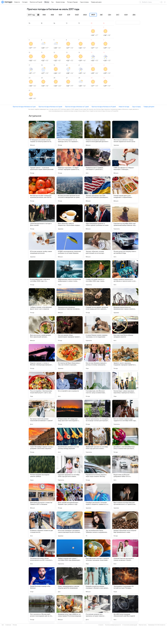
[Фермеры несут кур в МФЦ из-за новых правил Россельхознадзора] (70, 608)
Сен (109, 15)
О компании (8, 624)
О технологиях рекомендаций (129, 624)
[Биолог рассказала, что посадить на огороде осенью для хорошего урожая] (97, 413)
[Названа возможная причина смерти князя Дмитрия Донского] (97, 134)
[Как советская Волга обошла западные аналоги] (125, 329)
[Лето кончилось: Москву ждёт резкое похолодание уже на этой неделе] (42, 608)
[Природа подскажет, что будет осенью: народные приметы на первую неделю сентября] (70, 162)
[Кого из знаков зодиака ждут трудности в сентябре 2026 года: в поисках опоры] (125, 413)
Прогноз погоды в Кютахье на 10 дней (104, 106)
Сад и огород (136, 106)
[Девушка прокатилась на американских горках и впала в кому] (125, 301)
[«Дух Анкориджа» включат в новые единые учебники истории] (97, 218)
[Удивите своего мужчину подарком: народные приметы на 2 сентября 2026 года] (125, 357)
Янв (44, 15)
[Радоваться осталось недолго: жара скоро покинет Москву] (97, 469)
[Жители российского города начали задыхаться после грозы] (125, 134)
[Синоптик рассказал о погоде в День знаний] (42, 218)
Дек (134, 15)
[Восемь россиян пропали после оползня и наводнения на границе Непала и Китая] (70, 190)
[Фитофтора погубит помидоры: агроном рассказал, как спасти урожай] (42, 190)
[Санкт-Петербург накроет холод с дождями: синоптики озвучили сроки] (42, 441)
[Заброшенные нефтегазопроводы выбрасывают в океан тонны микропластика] (70, 273)
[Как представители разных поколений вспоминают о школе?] (42, 413)
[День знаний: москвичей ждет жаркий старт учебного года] (70, 497)
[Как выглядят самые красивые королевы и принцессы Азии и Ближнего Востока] (125, 385)
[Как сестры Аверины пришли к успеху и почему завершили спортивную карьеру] (97, 357)
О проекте (100, 624)
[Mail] (2, 2)
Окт (117, 15)
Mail (3, 624)
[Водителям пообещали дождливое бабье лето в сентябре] (125, 469)
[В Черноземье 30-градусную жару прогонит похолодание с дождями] (70, 413)
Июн (85, 15)
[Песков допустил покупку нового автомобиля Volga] (125, 245)
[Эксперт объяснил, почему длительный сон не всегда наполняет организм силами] (97, 245)
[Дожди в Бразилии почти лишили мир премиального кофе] (125, 524)
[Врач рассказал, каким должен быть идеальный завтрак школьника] (42, 329)
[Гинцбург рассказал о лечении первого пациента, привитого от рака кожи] (97, 497)
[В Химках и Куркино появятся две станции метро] (42, 524)
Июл (93, 15)
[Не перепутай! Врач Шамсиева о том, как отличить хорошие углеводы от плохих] (70, 357)
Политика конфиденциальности (113, 624)
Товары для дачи (149, 106)
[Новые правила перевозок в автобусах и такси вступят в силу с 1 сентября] (125, 273)
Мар (60, 15)
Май (77, 15)
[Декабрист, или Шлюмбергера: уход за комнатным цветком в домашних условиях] (125, 441)
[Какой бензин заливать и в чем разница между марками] (70, 441)
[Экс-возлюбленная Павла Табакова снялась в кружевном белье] (97, 524)
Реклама (15, 624)
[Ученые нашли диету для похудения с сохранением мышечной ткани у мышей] (125, 190)
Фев (52, 15)
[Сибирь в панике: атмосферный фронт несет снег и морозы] (42, 301)
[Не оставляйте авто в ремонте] (70, 385)
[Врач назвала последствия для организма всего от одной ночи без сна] (125, 497)
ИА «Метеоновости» (160, 624)
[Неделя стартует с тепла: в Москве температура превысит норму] (42, 357)
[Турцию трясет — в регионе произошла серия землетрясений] (42, 162)
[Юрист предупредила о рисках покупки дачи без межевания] (70, 580)
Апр (68, 15)
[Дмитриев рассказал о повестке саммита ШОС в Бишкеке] (42, 497)
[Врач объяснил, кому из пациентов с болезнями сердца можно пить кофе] (70, 218)
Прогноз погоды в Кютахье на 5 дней (50, 106)
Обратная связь (143, 624)
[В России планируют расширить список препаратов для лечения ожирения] (70, 524)
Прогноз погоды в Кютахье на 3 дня (24, 106)
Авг (101, 15)
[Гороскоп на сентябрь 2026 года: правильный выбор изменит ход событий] (125, 218)
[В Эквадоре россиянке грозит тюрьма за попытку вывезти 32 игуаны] (42, 134)
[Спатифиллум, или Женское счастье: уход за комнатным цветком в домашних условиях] (97, 385)
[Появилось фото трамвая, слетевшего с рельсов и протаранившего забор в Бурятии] (97, 162)
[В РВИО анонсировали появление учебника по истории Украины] (70, 245)
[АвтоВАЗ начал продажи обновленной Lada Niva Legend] (125, 608)
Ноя (126, 15)
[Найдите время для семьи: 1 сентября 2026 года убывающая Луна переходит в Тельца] (70, 552)
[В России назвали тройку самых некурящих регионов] (42, 245)
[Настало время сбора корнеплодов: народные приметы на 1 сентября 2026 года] (70, 329)
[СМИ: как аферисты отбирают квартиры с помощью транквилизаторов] (125, 162)
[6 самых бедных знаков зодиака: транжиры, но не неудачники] (97, 329)
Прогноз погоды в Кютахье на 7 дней (77, 106)
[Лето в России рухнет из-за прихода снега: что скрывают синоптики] (70, 134)
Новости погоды (124, 106)
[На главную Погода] (8, 2)
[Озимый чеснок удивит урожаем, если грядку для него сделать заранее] (97, 301)
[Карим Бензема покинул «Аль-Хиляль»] (42, 580)
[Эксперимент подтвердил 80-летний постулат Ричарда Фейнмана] (125, 580)
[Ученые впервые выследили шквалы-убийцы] (42, 469)
